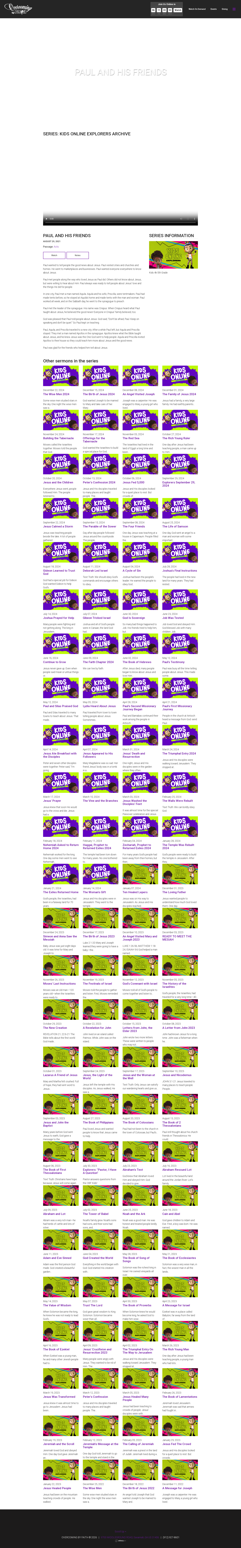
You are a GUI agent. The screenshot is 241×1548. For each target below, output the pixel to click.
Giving (225, 9)
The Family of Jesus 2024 (179, 394)
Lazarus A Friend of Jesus (60, 1075)
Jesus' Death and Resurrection (134, 755)
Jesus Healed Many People (136, 1398)
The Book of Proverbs (137, 1305)
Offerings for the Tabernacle (94, 440)
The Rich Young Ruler (176, 438)
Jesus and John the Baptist (56, 1124)
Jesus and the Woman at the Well (139, 1076)
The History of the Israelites (174, 985)
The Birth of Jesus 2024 (99, 394)
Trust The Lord (92, 1305)
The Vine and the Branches (100, 800)
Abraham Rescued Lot (176, 1169)
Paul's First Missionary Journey (177, 707)
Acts (56, 246)
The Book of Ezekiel (56, 1349)
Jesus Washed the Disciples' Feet (135, 802)
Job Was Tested (173, 618)
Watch (178, 10)
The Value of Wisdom (57, 1305)
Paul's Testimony (173, 662)
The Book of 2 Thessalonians (171, 1124)
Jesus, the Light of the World (97, 1076)
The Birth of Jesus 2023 (99, 936)
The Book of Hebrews (137, 662)
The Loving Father (174, 892)
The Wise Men (92, 1488)
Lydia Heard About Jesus (99, 706)
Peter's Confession (95, 1396)
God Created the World (98, 1258)
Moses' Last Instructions (59, 983)
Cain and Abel (171, 1214)
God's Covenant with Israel (140, 983)
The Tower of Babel (96, 1214)
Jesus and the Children (58, 482)
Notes (77, 255)
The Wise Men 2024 (56, 394)
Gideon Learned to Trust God (59, 572)
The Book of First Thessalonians (54, 1171)
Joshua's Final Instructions (179, 570)
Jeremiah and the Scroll (58, 1444)
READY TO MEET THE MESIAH (177, 938)
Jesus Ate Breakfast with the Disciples (60, 755)
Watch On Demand (197, 9)
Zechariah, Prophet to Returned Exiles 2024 (137, 846)
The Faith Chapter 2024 (98, 662)
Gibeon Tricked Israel (97, 618)
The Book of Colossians (138, 1122)
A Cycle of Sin (132, 570)
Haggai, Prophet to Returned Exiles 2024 (97, 846)
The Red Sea (131, 438)
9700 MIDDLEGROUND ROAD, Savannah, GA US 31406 (130, 1537)
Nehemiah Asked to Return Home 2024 (61, 846)
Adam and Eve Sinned (57, 1258)
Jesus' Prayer (52, 800)
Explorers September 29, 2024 (178, 484)
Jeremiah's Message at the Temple (100, 1445)
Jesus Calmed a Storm (58, 526)
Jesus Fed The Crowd (176, 1444)
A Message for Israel (176, 1305)
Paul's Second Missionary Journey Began (139, 707)
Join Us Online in (166, 4)
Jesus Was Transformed (59, 1396)
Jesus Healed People (57, 1488)
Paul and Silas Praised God (60, 706)
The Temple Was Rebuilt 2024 (178, 846)
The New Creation (55, 1027)
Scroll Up (120, 1531)
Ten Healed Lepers (135, 892)
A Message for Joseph (177, 1488)
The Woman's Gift (94, 892)
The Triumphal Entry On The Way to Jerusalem (138, 1351)
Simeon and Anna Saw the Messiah (60, 938)
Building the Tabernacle (58, 438)
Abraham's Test (133, 1169)
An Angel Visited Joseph (139, 394)
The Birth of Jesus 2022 (138, 1488)
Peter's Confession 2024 (99, 482)
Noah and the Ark (134, 1214)
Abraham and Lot (54, 1214)
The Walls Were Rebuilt (177, 800)
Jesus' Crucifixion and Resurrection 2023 (97, 1351)
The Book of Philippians (98, 1122)
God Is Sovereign (134, 618)
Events (214, 9)
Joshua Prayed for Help (58, 618)
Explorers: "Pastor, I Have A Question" (99, 1171)
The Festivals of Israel (97, 983)
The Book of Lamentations (179, 1396)
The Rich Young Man (175, 1349)
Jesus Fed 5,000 (133, 482)
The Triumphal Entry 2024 (179, 753)
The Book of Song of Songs (136, 1259)
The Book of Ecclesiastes (179, 1258)
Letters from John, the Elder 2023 (137, 1029)
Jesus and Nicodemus (176, 1075)
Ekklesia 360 (120, 1540)
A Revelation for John (97, 1027)
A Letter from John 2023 (178, 1027)
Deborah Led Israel (95, 570)
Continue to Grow (54, 662)
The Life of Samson (175, 526)
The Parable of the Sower (99, 526)
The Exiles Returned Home (61, 892)
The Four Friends (134, 526)
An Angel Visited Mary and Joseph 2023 (140, 938)
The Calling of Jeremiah (138, 1444)
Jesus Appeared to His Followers (98, 755)
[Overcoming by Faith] (18, 9)
